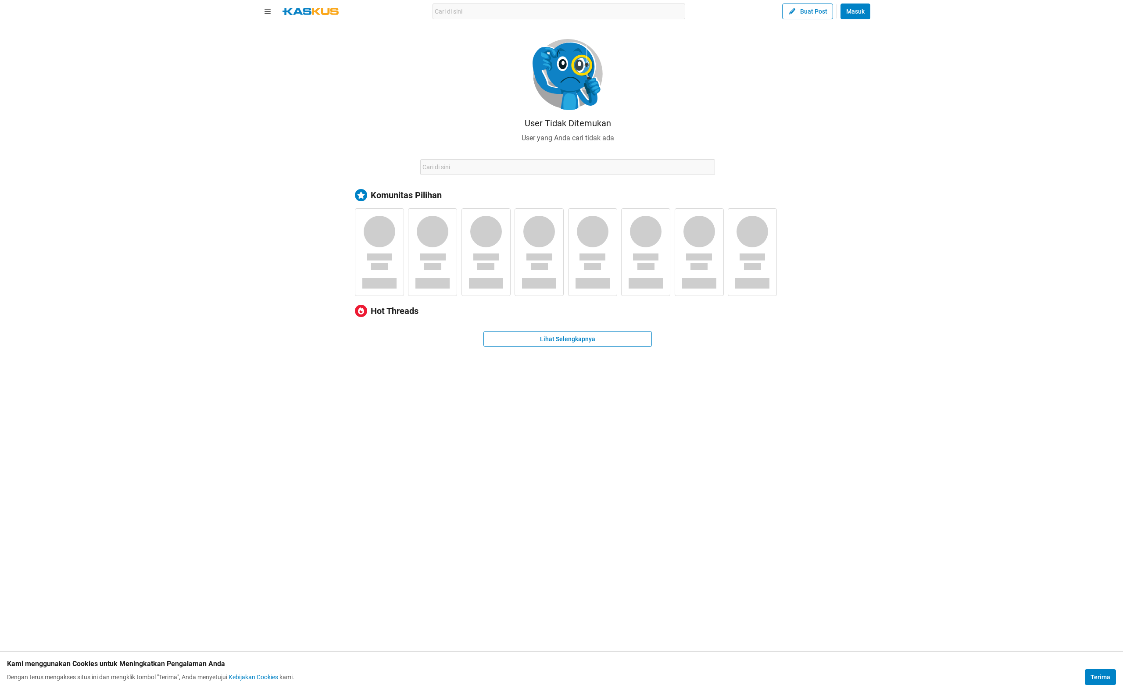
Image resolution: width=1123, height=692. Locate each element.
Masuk (855, 11)
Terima (1100, 677)
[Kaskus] (311, 11)
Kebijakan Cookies (253, 677)
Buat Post (813, 11)
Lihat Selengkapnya (567, 338)
